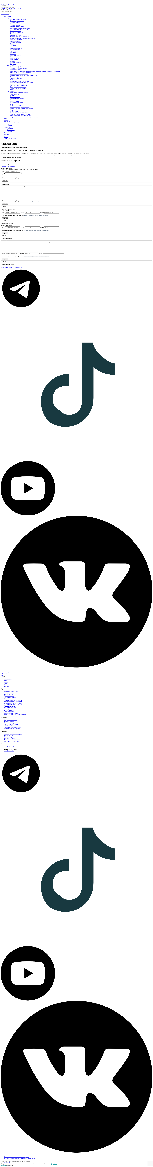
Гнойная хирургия (15, 49)
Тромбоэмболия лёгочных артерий (19, 81)
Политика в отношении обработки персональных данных (19, 1158)
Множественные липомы (17, 34)
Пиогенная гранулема (16, 55)
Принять (3, 1165)
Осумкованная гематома (16, 46)
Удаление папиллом (15, 42)
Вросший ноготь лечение (11, 713)
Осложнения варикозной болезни (19, 74)
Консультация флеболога (17, 66)
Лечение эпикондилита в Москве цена (20, 115)
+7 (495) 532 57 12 (5, 8)
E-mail (42, 212)
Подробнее (54, 1164)
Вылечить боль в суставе (10, 738)
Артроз (12, 95)
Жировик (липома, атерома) (17, 26)
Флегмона (13, 54)
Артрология (10, 91)
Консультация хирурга (16, 48)
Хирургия (9, 18)
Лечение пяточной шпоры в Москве (20, 114)
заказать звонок (5, 14)
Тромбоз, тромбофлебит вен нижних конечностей (23, 75)
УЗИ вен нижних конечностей (18, 88)
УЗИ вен (12, 89)
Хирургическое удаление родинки (13, 703)
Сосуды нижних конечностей (18, 87)
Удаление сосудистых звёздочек (18, 68)
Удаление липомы (15, 22)
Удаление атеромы (15, 25)
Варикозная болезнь (15, 69)
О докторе (10, 128)
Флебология (10, 65)
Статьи (9, 124)
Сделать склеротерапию (10, 723)
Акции (6, 120)
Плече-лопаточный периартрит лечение (15, 714)
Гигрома (12, 61)
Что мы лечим (7, 16)
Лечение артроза (14, 94)
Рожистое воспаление (16, 58)
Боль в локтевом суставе (17, 102)
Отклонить (9, 1165)
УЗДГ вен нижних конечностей (18, 85)
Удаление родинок (15, 41)
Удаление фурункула (15, 62)
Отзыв (22, 198)
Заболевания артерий (16, 78)
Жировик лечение (9, 711)
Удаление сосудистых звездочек (12, 728)
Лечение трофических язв (17, 77)
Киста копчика (14, 59)
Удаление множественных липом (13, 700)
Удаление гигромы (9, 698)
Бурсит (12, 104)
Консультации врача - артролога (19, 112)
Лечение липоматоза (15, 31)
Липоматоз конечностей (16, 32)
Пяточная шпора (14, 101)
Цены (5, 118)
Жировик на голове (15, 35)
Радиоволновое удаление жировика (20, 28)
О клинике (7, 127)
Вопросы (9, 131)
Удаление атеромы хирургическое (19, 36)
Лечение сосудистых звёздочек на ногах (21, 72)
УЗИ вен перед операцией (17, 84)
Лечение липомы (8, 694)
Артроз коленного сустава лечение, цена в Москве (24, 117)
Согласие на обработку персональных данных (16, 1157)
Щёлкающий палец (15, 105)
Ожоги (12, 44)
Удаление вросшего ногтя (17, 21)
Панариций (13, 52)
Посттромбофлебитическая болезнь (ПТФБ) (22, 82)
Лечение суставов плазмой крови (19, 92)
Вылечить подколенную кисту (12, 739)
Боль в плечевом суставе (17, 98)
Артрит (12, 110)
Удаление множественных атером (13, 701)
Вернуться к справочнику (8, 166)
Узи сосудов (7, 708)
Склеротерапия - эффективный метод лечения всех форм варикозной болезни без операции (35, 71)
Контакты (6, 134)
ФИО (3, 171)
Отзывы (6, 132)
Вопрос (41, 253)
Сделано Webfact (5, 1162)
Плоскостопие (14, 111)
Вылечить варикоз (9, 721)
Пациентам (7, 121)
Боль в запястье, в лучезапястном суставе (21, 108)
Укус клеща (13, 45)
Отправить (5, 180)
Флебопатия (13, 79)
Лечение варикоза (9, 710)
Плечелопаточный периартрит (18, 99)
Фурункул (13, 51)
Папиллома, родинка (16, 39)
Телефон (4, 173)
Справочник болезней (13, 122)
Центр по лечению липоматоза (18, 19)
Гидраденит (13, 56)
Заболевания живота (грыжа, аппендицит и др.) (23, 38)
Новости (9, 125)
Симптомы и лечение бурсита (12, 741)
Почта (3, 175)
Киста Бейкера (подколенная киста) (20, 107)
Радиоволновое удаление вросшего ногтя (21, 23)
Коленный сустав (15, 97)
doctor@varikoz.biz (9, 751)
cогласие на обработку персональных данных (36, 178)
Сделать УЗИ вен (8, 725)
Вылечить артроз (8, 737)
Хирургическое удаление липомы (19, 29)
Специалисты (11, 130)
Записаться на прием (6, 267)
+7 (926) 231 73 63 (16, 8)
